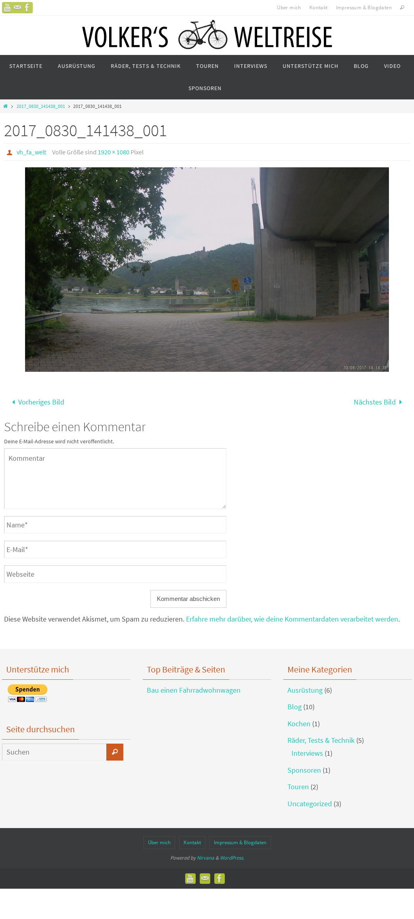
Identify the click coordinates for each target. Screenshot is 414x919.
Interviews (307, 750)
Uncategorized (309, 800)
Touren (298, 784)
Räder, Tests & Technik (321, 737)
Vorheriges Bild (41, 400)
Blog (294, 704)
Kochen (298, 720)
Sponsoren (304, 767)
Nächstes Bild (375, 400)
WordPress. (232, 855)
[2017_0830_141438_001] (207, 269)
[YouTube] (7, 7)
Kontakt (318, 7)
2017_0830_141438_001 (41, 106)
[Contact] (17, 7)
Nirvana (205, 855)
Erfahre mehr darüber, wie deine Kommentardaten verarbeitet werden (292, 616)
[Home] (5, 106)
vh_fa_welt (31, 152)
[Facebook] (27, 7)
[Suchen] (114, 749)
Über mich (289, 7)
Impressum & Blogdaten (364, 7)
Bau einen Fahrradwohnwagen (194, 687)
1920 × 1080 (113, 152)
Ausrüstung (305, 687)
